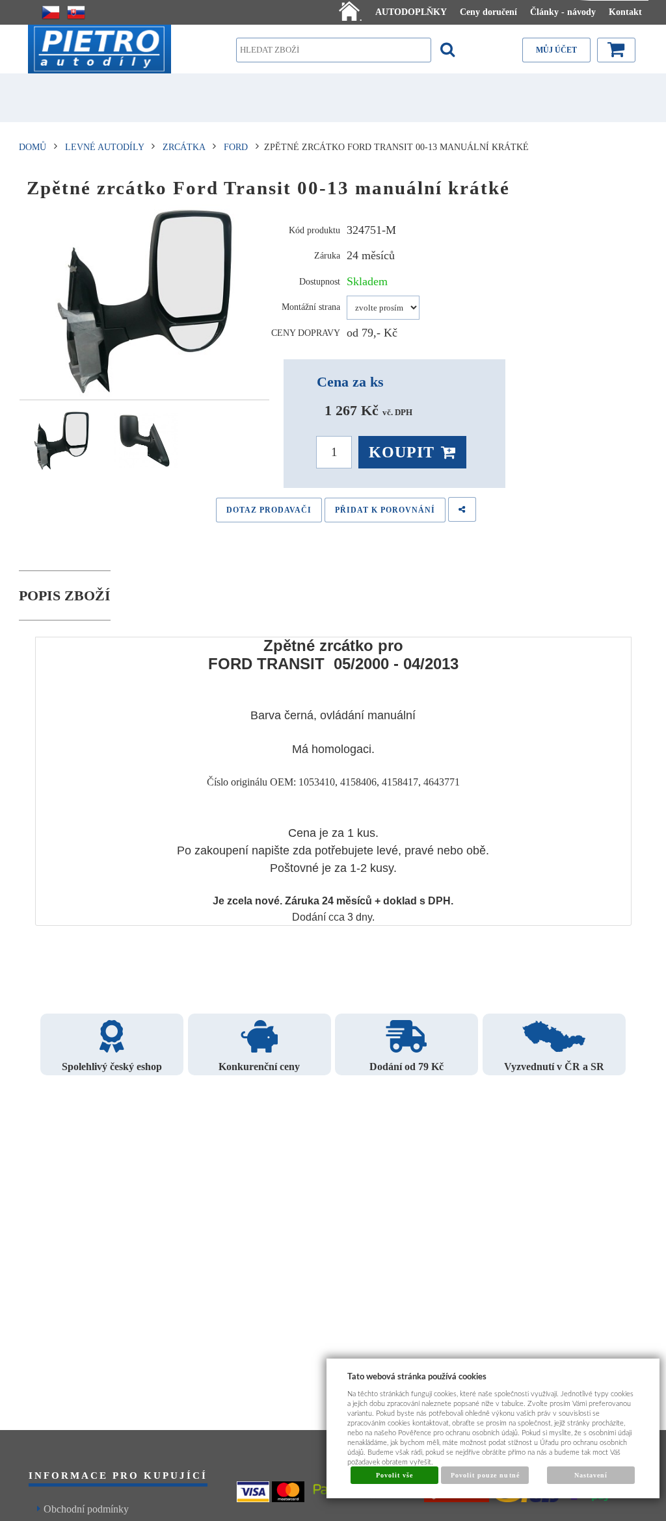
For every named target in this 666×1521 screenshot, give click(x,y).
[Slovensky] (76, 12)
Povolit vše (394, 1475)
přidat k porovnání (385, 510)
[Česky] (50, 12)
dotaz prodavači (269, 510)
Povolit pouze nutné (485, 1475)
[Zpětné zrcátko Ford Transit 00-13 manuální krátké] (145, 302)
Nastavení (590, 1475)
